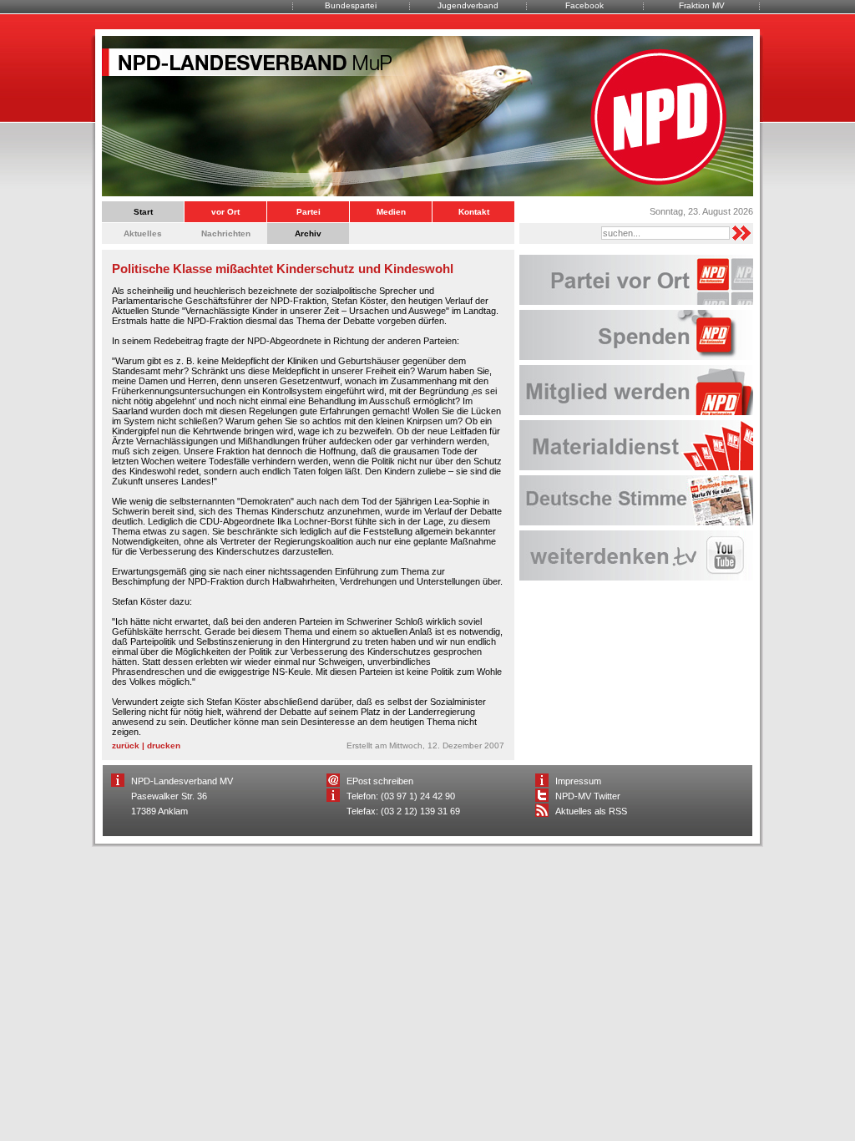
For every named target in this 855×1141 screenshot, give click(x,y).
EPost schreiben (380, 781)
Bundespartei (351, 5)
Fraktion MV (702, 5)
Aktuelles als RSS (591, 811)
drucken (163, 745)
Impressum (578, 781)
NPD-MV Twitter (587, 796)
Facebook (584, 5)
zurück (125, 745)
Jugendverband (468, 5)
